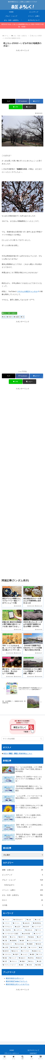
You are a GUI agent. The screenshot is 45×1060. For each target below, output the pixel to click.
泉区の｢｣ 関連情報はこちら (17, 753)
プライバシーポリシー (11, 1053)
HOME (12, 1050)
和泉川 (10, 317)
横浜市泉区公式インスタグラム (17, 984)
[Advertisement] (22, 74)
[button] (29, 107)
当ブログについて (33, 1050)
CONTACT (33, 1053)
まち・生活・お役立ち (10, 313)
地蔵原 (17, 317)
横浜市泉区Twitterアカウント (17, 981)
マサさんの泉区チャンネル (27, 291)
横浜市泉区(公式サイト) (15, 978)
